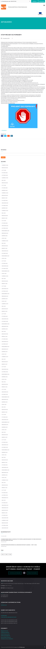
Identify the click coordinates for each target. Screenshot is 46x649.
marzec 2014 (4, 437)
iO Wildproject (22, 647)
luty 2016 (4, 389)
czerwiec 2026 (5, 165)
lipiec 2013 (4, 454)
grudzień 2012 (5, 467)
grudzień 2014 (5, 419)
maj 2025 (4, 180)
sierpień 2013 (4, 452)
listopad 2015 (5, 394)
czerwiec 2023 (5, 210)
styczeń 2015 (5, 417)
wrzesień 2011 (5, 497)
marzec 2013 (4, 462)
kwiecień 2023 (5, 215)
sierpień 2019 (4, 298)
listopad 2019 (5, 291)
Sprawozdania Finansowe (6, 637)
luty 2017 (4, 366)
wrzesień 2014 (5, 424)
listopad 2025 (5, 175)
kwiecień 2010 (5, 510)
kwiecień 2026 (5, 167)
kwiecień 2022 (5, 245)
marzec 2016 (4, 386)
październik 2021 (5, 255)
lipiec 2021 (4, 258)
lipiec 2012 (4, 477)
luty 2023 (4, 220)
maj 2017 (4, 359)
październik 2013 (5, 449)
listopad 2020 (5, 268)
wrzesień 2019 (5, 296)
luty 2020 (4, 286)
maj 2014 (4, 432)
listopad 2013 (5, 447)
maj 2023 (4, 213)
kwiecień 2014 (5, 434)
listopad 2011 (5, 495)
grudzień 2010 (5, 505)
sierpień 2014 (4, 427)
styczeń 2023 (5, 223)
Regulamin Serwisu (4, 630)
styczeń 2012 (5, 492)
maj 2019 (4, 306)
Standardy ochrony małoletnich (7, 638)
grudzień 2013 (5, 444)
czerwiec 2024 (5, 192)
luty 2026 (4, 170)
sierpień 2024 (4, 190)
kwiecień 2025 (5, 182)
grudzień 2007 (5, 527)
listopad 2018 (5, 321)
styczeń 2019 (5, 316)
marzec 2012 (4, 487)
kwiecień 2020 (5, 281)
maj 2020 (4, 278)
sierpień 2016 (4, 376)
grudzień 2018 (5, 318)
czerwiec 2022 (5, 240)
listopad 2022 (5, 228)
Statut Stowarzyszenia (5, 634)
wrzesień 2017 (5, 349)
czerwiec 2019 (5, 303)
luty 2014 (4, 439)
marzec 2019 (4, 311)
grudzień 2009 (5, 517)
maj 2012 (4, 482)
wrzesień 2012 (5, 472)
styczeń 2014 (5, 442)
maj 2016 (4, 381)
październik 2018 (5, 323)
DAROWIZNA (41, 1)
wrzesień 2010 (5, 507)
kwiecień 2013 (5, 459)
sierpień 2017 (4, 351)
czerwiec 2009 (5, 520)
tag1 (3, 554)
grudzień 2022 (5, 225)
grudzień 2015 (5, 391)
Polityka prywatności (5, 632)
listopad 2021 (5, 253)
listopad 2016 (5, 371)
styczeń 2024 (5, 200)
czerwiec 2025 (5, 177)
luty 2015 (4, 414)
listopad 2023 (5, 205)
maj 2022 (4, 243)
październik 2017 (5, 346)
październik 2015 (5, 396)
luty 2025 (4, 185)
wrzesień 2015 (5, 399)
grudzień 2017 (5, 341)
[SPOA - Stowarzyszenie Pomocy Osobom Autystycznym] (23, 13)
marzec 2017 (4, 364)
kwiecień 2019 (5, 308)
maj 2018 (4, 331)
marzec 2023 (4, 218)
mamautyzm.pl (4, 604)
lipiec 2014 (4, 429)
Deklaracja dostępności (5, 635)
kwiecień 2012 (5, 485)
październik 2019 (5, 293)
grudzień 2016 (5, 369)
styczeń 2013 (5, 464)
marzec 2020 (4, 283)
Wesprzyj (35, 1)
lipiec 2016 (4, 379)
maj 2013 (4, 457)
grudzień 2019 (5, 288)
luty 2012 (4, 490)
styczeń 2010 (5, 515)
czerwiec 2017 (5, 356)
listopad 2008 (5, 525)
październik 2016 (5, 374)
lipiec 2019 (4, 301)
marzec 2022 (4, 248)
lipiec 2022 (4, 238)
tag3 (10, 554)
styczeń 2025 (5, 187)
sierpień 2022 (4, 235)
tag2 (6, 554)
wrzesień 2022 (5, 233)
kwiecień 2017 (5, 361)
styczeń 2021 (5, 263)
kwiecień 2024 (5, 195)
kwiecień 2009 (5, 522)
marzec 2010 (4, 512)
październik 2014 (5, 422)
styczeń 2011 (5, 502)
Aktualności (4, 130)
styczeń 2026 (5, 172)
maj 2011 (4, 500)
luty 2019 (4, 313)
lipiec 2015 (4, 404)
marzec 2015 (4, 412)
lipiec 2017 (4, 354)
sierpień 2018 (4, 328)
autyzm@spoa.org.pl (9, 587)
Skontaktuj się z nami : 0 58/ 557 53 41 (9, 1)
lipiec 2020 (4, 273)
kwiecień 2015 (5, 409)
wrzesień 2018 (5, 326)
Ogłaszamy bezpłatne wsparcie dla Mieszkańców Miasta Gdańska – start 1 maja (19, 544)
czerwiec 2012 (5, 480)
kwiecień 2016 (5, 384)
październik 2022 (5, 230)
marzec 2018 (4, 336)
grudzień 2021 (5, 250)
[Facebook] (29, 1)
